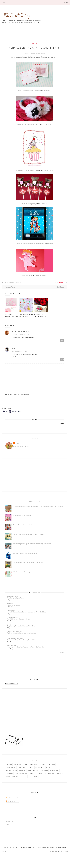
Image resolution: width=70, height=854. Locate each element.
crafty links (34, 43)
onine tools (9, 773)
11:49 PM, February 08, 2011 (20, 334)
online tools (42, 773)
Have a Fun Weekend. (13, 605)
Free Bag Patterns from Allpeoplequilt (24, 553)
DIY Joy (9, 624)
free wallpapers (39, 767)
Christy (27, 53)
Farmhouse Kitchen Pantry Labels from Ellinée (27, 562)
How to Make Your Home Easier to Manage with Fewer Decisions (26, 612)
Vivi (13, 348)
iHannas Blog (11, 645)
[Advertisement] (35, 37)
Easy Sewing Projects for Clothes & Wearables (21, 626)
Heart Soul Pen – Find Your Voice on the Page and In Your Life (25, 647)
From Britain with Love (14, 631)
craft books (33, 764)
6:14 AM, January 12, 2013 (20, 351)
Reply (62, 340)
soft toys (23, 776)
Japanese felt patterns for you (21, 515)
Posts (9, 797)
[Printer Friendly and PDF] (12, 413)
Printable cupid (27, 275)
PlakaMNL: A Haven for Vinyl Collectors (18, 619)
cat (26, 764)
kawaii (29, 770)
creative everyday (11, 767)
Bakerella (43, 204)
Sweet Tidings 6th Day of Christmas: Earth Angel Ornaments (31, 544)
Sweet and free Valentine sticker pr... (40, 315)
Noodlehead (46, 90)
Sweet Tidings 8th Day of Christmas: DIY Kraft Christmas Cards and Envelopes (37, 506)
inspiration (22, 770)
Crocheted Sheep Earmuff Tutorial (28, 124)
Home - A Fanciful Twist (15, 638)
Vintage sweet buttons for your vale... (26, 315)
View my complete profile (21, 446)
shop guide (15, 776)
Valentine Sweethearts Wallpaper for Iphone (30, 243)
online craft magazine (21, 773)
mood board (44, 770)
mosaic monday (54, 770)
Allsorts (50, 243)
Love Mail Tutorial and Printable (28, 90)
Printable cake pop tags (29, 204)
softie (30, 776)
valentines (18, 282)
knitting (35, 770)
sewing (8, 776)
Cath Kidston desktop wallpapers (23, 572)
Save (62, 282)
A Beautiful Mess (12, 596)
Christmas (9, 764)
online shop (33, 773)
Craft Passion (47, 124)
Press (7, 825)
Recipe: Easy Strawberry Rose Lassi (11, 315)
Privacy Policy (9, 821)
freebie (48, 767)
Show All (62, 652)
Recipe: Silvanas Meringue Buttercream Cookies (28, 534)
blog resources (18, 764)
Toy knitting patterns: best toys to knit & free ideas (21, 633)
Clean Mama (11, 610)
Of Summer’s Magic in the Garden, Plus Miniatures (22, 640)
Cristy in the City (12, 617)
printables (60, 773)
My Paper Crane (41, 275)
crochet (30, 767)
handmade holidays (11, 770)
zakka (35, 776)
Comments (11, 801)
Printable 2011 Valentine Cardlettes (27, 170)
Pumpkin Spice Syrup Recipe (15, 598)
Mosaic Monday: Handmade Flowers (24, 525)
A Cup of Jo (11, 603)
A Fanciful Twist (47, 170)
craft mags (42, 764)
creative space (22, 767)
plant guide (51, 773)
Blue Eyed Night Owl (21, 331)
